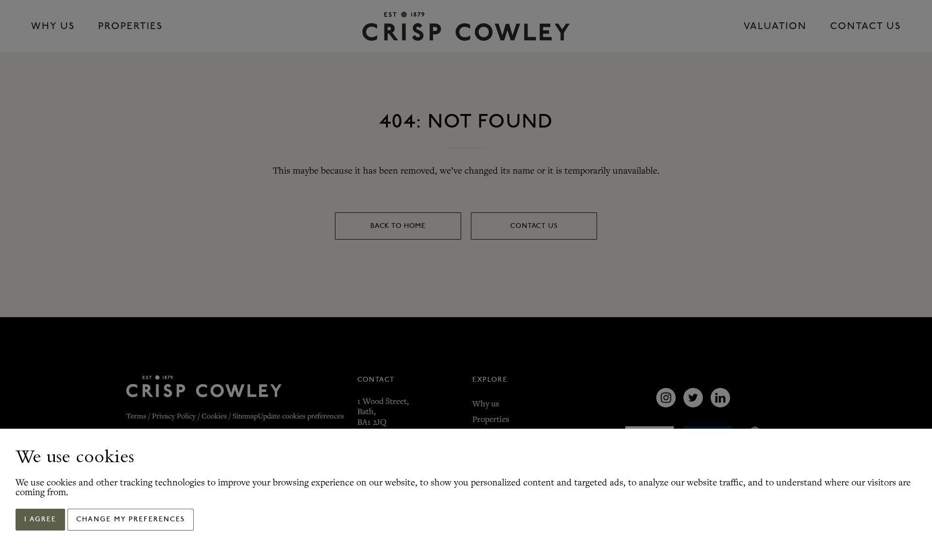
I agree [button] (40, 519)
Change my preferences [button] (130, 519)
